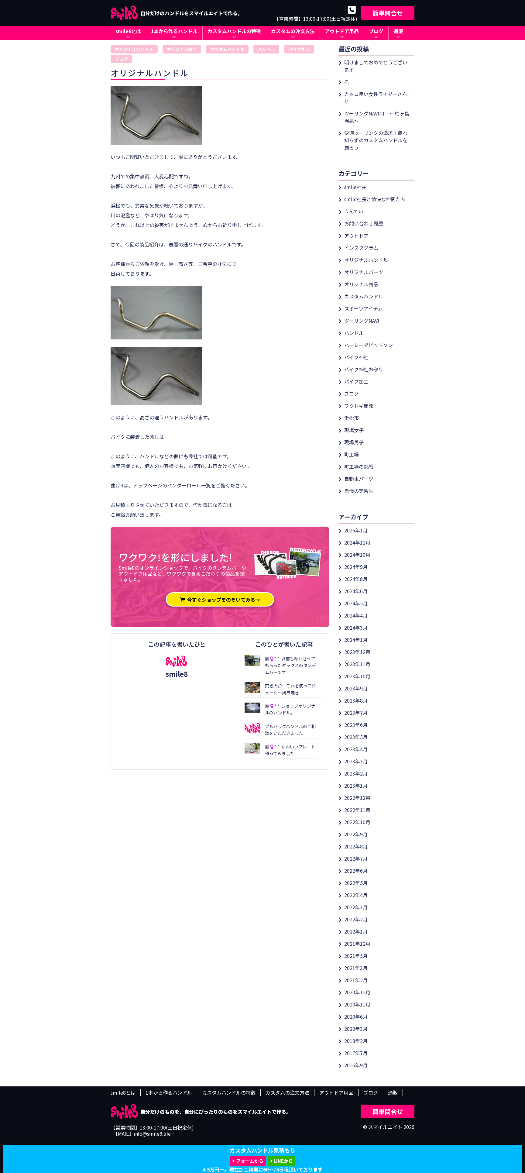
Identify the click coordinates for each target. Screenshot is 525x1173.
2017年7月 (356, 1053)
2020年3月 (356, 1028)
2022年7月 (356, 858)
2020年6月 (356, 1016)
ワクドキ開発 (358, 405)
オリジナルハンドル (134, 49)
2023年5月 (356, 737)
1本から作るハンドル (174, 31)
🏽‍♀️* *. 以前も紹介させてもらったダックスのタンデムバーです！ (290, 665)
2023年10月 (357, 676)
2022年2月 (356, 919)
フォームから (249, 1161)
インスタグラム (361, 247)
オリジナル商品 (182, 49)
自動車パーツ (358, 478)
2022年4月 (356, 895)
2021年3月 (356, 968)
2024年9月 (356, 566)
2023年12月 (357, 651)
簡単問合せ (387, 13)
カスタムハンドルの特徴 (234, 31)
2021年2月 (356, 980)
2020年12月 (357, 992)
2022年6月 (356, 870)
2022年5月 (356, 882)
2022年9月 (356, 834)
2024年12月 (357, 542)
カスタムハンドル (227, 49)
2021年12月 (357, 943)
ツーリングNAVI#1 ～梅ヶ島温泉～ (376, 117)
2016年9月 (356, 1065)
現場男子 (354, 442)
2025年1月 (356, 530)
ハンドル (266, 49)
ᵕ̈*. (346, 81)
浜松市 (351, 417)
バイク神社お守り (363, 369)
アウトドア (356, 235)
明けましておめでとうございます (375, 66)
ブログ (376, 31)
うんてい (353, 211)
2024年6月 (356, 591)
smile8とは (128, 31)
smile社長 (355, 187)
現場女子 (354, 430)
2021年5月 (356, 955)
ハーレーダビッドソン (368, 345)
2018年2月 (356, 1040)
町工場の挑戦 (358, 466)
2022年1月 (356, 931)
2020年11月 (357, 1004)
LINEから (283, 1161)
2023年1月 (356, 785)
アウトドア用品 (342, 31)
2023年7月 (356, 712)
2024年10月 (357, 554)
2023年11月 (357, 664)
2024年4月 (356, 615)
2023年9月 (356, 688)
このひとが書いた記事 (284, 644)
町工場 (351, 454)
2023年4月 (356, 749)
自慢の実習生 (358, 490)
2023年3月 (356, 761)
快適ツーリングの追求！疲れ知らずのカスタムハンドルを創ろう (375, 140)
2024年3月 (356, 627)
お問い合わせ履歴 (363, 223)
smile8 (177, 674)
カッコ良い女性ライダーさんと (375, 97)
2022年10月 (357, 822)
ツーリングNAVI (361, 320)
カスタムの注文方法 (293, 31)
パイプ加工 (299, 49)
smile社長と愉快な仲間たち (374, 199)
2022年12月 (357, 797)
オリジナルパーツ (363, 272)
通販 (398, 31)
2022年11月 (357, 810)
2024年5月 (356, 603)
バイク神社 (356, 357)
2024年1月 (356, 639)
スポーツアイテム (363, 308)
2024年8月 (356, 579)
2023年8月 (356, 700)
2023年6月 (356, 724)
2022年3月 (356, 907)
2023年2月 (356, 773)
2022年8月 (356, 846)
